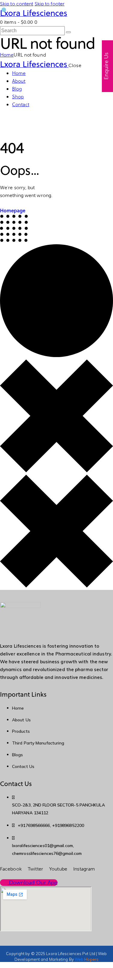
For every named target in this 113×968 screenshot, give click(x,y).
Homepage (12, 210)
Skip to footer (49, 4)
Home (7, 54)
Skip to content (16, 4)
